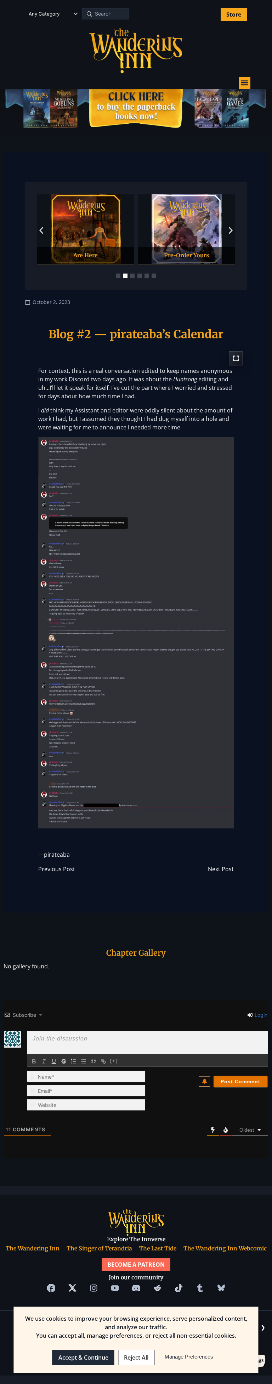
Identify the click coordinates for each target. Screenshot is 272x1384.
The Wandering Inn (33, 1248)
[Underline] (54, 1061)
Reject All (136, 1357)
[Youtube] (115, 1288)
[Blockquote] (93, 1061)
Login (260, 1015)
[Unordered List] (84, 1061)
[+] (114, 1060)
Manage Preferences (189, 1357)
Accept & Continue (83, 1357)
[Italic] (44, 1061)
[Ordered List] (74, 1061)
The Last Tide (157, 1248)
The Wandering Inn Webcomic (225, 1248)
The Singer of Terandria (99, 1248)
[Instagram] (93, 1288)
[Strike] (64, 1061)
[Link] (103, 1061)
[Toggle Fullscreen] (236, 358)
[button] (244, 83)
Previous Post (56, 869)
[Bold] (34, 1061)
